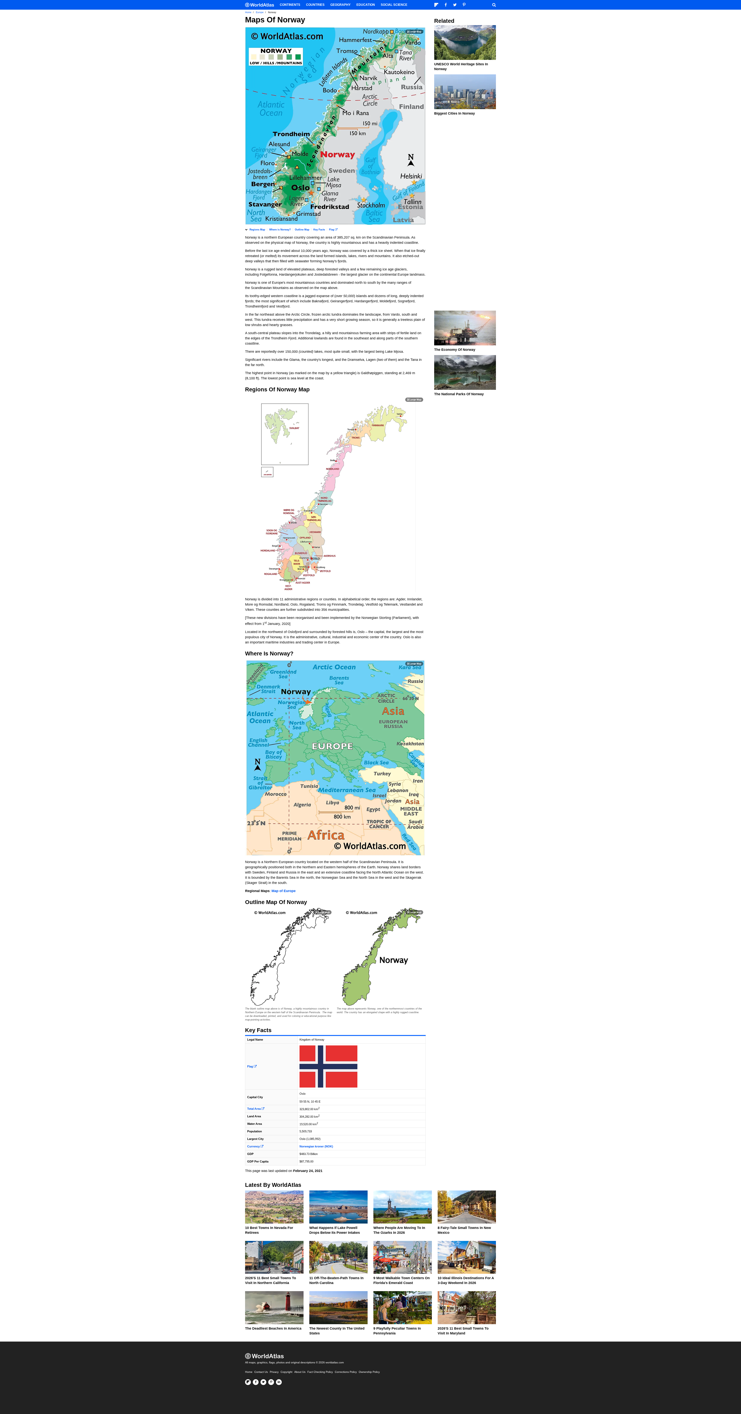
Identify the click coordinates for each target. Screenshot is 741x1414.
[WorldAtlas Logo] (261, 5)
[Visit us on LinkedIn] (279, 1382)
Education (365, 4)
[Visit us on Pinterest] (271, 1382)
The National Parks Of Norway (459, 394)
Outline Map (302, 229)
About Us (299, 1372)
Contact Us (261, 1372)
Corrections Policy (346, 1372)
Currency (254, 1146)
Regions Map (257, 229)
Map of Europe (284, 891)
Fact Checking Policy (320, 1372)
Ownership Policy (369, 1372)
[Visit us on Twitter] (263, 1382)
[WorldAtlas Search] (494, 5)
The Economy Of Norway (454, 350)
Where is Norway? (280, 229)
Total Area (254, 1108)
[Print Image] (414, 32)
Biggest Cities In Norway (454, 113)
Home (248, 1372)
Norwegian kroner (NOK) (316, 1146)
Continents (290, 4)
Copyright (286, 1372)
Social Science (394, 4)
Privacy (274, 1372)
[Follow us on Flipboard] (248, 1382)
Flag (332, 229)
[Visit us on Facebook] (256, 1382)
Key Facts (319, 229)
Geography (340, 4)
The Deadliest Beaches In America (273, 1328)
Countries (315, 4)
